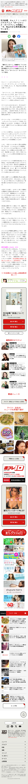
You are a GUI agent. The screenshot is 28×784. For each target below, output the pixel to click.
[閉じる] (26, 4)
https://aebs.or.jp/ (12, 737)
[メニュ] (25, 10)
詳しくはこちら (9, 6)
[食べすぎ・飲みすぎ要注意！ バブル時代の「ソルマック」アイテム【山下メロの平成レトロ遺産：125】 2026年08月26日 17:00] (7, 433)
